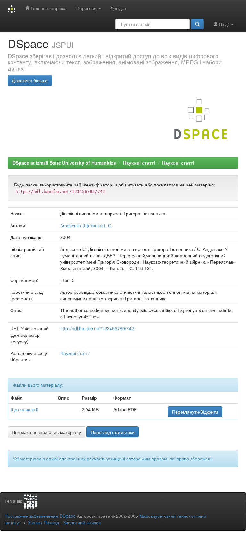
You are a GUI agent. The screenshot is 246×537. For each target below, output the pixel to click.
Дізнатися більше (30, 80)
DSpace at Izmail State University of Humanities (64, 163)
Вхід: (224, 24)
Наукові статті (139, 163)
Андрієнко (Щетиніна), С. (86, 225)
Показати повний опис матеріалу (46, 432)
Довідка (118, 8)
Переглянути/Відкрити (195, 412)
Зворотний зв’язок (82, 522)
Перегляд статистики (113, 432)
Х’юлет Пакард (43, 522)
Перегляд (87, 8)
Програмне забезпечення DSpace (40, 516)
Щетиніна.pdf (24, 409)
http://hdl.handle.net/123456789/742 (97, 328)
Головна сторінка (48, 8)
